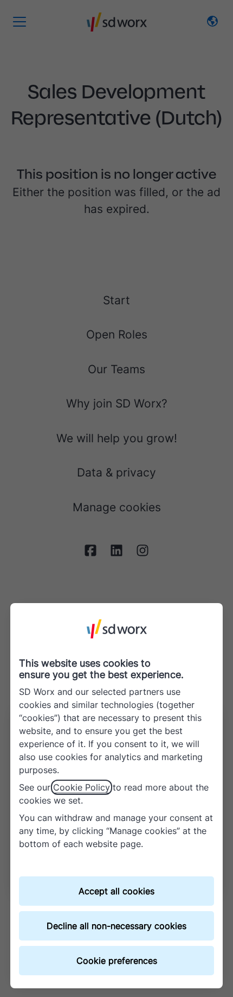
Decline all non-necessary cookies (116, 925)
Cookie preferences (116, 960)
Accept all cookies (116, 891)
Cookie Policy (81, 787)
